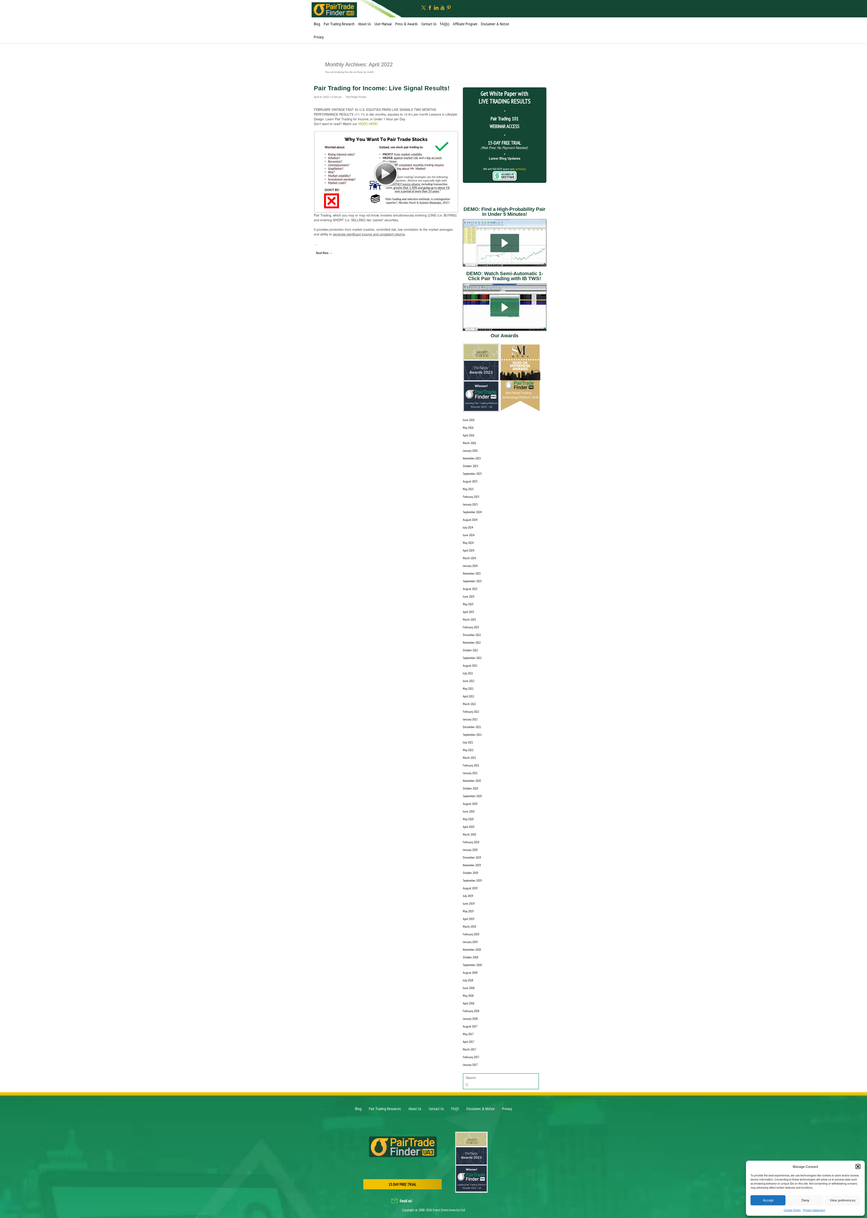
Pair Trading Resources (385, 1108)
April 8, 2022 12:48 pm (328, 97)
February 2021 (471, 765)
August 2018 (470, 973)
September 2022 (472, 658)
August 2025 (470, 481)
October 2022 (470, 650)
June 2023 (468, 596)
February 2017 (471, 1057)
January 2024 (470, 566)
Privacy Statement (814, 1210)
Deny (805, 1200)
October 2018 (470, 957)
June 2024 (468, 535)
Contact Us (428, 23)
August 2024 (470, 520)
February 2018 (471, 1011)
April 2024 (468, 550)
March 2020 (469, 834)
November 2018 (472, 950)
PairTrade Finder (356, 97)
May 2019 (468, 911)
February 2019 (471, 934)
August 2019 (470, 888)
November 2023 (472, 573)
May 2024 (468, 543)
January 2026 (470, 451)
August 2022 (470, 666)
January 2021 (470, 773)
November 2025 (472, 458)
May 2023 (468, 604)
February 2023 (471, 627)
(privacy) (520, 169)
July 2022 (468, 673)
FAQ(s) (444, 23)
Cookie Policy (792, 1210)
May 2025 (468, 489)
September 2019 (472, 880)
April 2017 (468, 1042)
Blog (317, 23)
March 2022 (469, 704)
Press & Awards (406, 23)
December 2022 (472, 635)
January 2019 (470, 942)
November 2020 (472, 781)
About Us (364, 23)
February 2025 (471, 497)
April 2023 (468, 612)
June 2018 (468, 988)
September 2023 (472, 581)
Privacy (319, 37)
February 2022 (471, 712)
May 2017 (468, 1034)
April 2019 (468, 919)
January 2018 (470, 1019)
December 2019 (472, 857)
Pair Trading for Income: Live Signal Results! (382, 88)
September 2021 (472, 735)
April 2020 (468, 827)
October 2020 (470, 788)
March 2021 (469, 758)
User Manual (383, 23)
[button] (858, 1166)
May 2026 (468, 428)
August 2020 (470, 804)
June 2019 (468, 903)
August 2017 (470, 1026)
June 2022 (468, 681)
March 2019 (469, 927)
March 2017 (469, 1049)
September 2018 (472, 965)
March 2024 (469, 558)
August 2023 (470, 589)
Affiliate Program (465, 23)
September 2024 (472, 512)
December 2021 (472, 727)
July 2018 (468, 980)
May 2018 (468, 996)
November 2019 (472, 865)
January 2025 (470, 504)
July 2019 (468, 896)
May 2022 (468, 689)
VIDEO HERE (367, 123)
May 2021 (468, 750)
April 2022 (468, 696)
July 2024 (468, 527)
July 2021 (468, 742)
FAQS (455, 1108)
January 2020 (470, 850)
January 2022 (470, 719)
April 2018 (468, 1003)
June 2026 (468, 420)
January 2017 (470, 1065)
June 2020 (468, 811)
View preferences (842, 1200)
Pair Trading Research (339, 23)
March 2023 (469, 619)
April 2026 (468, 435)
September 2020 (472, 796)
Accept (768, 1200)
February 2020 (471, 842)
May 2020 (468, 819)
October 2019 (470, 873)
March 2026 (469, 443)
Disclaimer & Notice (495, 23)
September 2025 (472, 474)
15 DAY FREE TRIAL (402, 1184)
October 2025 (470, 466)
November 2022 (472, 642)
